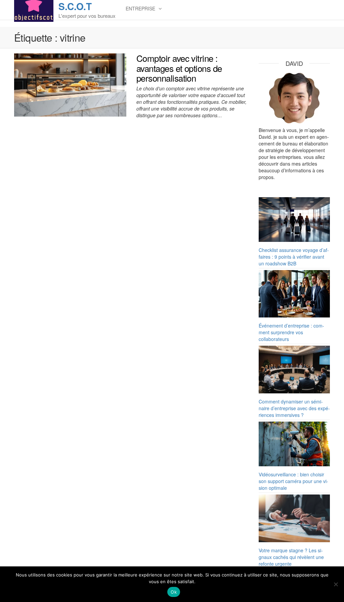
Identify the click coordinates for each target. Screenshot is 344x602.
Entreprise (140, 8)
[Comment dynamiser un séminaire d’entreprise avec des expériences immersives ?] (294, 369)
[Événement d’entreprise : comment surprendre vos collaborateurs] (294, 294)
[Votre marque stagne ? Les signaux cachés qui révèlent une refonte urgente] (294, 518)
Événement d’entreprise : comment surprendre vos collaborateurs (291, 332)
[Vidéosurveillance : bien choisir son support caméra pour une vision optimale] (294, 444)
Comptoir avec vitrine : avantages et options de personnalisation (179, 68)
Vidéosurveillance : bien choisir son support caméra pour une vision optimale (293, 481)
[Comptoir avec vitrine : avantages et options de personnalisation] (70, 84)
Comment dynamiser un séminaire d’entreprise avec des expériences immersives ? (294, 408)
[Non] (335, 584)
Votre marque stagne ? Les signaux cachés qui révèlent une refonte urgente (291, 557)
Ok (174, 592)
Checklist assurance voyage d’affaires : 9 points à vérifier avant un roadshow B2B (294, 257)
